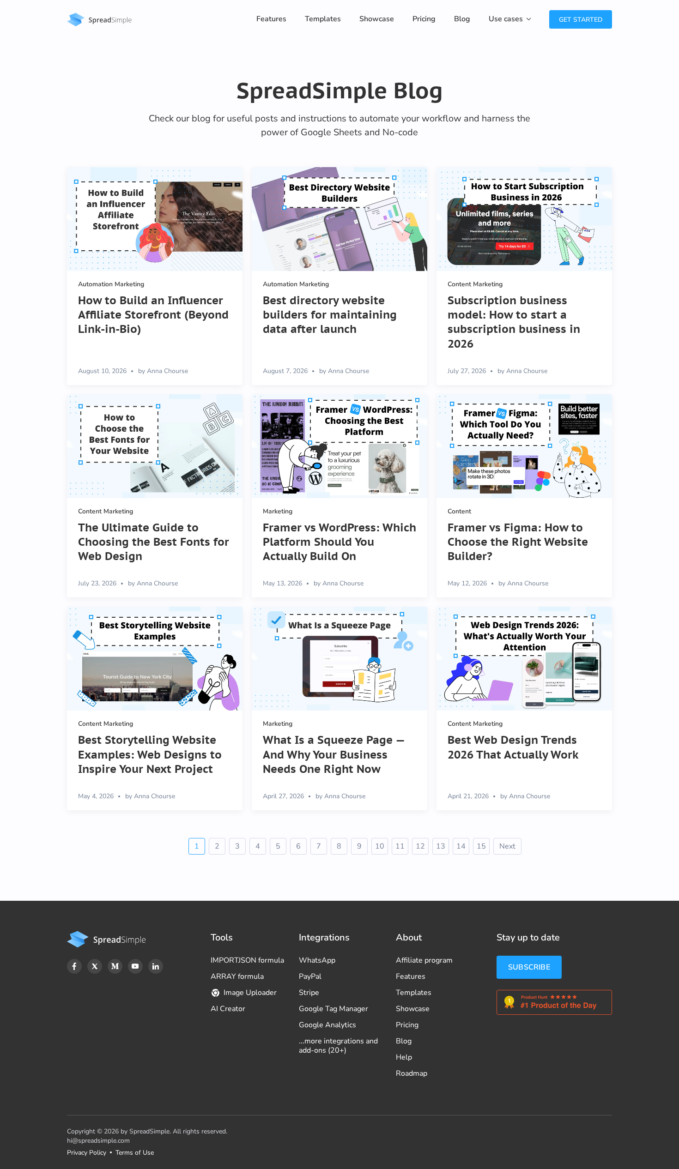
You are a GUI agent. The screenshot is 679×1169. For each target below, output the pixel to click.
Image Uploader (250, 992)
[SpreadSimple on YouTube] (135, 966)
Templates (323, 19)
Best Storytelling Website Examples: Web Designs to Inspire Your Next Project (150, 754)
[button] (510, 19)
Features (271, 19)
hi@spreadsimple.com (98, 1140)
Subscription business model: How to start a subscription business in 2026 (514, 322)
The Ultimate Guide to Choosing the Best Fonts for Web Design (153, 541)
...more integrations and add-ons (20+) (338, 1045)
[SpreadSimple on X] (94, 966)
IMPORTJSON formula (247, 960)
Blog (462, 19)
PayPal (310, 976)
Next (507, 846)
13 (440, 846)
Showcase (376, 19)
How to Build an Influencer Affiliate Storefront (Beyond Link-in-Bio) (153, 314)
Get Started (580, 19)
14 (461, 846)
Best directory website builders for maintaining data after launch (330, 314)
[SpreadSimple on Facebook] (74, 966)
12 (420, 846)
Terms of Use (134, 1152)
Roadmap (411, 1073)
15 (481, 846)
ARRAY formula (237, 976)
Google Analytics (327, 1025)
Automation (95, 284)
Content (459, 284)
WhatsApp (317, 960)
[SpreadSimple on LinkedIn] (155, 966)
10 (379, 846)
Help (404, 1057)
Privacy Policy (86, 1152)
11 (400, 846)
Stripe (309, 992)
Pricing (424, 19)
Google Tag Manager (333, 1008)
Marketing (129, 284)
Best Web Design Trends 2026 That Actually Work (513, 747)
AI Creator (228, 1008)
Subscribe (529, 967)
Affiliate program (424, 960)
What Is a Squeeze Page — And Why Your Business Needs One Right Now (333, 754)
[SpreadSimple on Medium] (115, 966)
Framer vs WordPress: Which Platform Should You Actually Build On (339, 541)
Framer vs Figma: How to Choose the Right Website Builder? (518, 541)
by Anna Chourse (163, 371)
